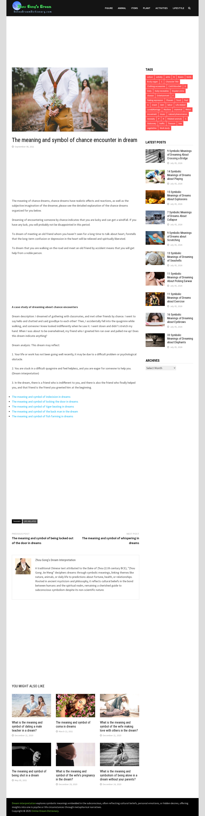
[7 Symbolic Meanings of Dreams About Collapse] (155, 213)
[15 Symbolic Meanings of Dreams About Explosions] (155, 192)
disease (150, 95)
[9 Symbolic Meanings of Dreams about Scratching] (155, 233)
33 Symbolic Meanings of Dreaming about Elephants (180, 338)
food (178, 100)
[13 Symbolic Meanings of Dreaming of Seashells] (155, 253)
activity (159, 77)
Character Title (172, 81)
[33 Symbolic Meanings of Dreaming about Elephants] (155, 335)
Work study (165, 128)
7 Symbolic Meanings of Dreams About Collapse (179, 216)
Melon (188, 109)
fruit (186, 100)
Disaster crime (178, 91)
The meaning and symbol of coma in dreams (73, 724)
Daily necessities (162, 91)
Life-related (30, 521)
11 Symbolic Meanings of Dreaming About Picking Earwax (180, 277)
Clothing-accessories (156, 86)
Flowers (169, 100)
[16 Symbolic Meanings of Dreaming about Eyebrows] (155, 315)
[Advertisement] (102, 38)
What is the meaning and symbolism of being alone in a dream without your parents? (118, 775)
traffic (162, 123)
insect (154, 105)
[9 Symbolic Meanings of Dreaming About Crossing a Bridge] (155, 151)
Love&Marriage (153, 109)
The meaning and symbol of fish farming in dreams (42, 416)
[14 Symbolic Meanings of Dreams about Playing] (155, 172)
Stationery (151, 123)
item (162, 105)
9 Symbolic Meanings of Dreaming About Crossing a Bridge (179, 154)
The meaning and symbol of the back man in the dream (45, 411)
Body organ (152, 81)
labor (170, 105)
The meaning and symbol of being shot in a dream (29, 773)
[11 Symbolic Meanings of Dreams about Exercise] (155, 294)
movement (152, 114)
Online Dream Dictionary (44, 810)
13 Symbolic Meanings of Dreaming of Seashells (180, 256)
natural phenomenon (177, 114)
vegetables (151, 128)
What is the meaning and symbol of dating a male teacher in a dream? (27, 726)
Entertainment (163, 95)
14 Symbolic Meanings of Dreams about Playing (179, 175)
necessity (151, 118)
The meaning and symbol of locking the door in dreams (45, 401)
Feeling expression (155, 100)
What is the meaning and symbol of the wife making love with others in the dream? (119, 726)
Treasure (171, 123)
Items (134, 8)
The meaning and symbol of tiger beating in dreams (43, 406)
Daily (149, 91)
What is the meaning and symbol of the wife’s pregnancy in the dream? (75, 775)
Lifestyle (178, 8)
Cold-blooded (174, 86)
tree (180, 123)
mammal (178, 109)
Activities (162, 8)
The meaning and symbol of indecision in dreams (41, 397)
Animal (122, 8)
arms (168, 77)
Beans (180, 77)
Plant (146, 8)
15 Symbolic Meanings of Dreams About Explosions (179, 195)
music (162, 114)
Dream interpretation (24, 803)
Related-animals (175, 118)
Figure (109, 8)
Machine (167, 109)
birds (189, 77)
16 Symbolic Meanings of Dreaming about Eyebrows (180, 318)
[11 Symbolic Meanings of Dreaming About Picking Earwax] (155, 274)
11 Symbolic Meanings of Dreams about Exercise (179, 297)
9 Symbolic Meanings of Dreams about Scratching (179, 236)
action (150, 77)
